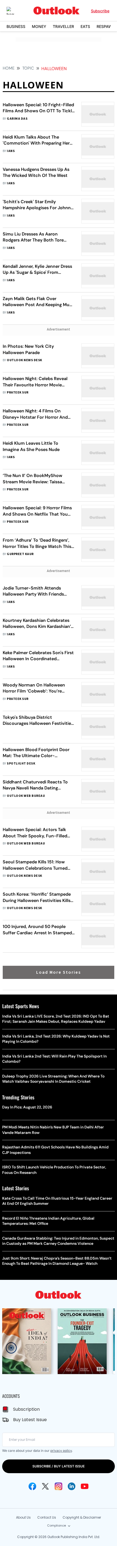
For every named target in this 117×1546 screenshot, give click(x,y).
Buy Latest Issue (30, 1419)
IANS (11, 151)
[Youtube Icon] (84, 1486)
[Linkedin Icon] (71, 1486)
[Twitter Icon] (45, 1486)
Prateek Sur (17, 392)
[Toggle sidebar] (14, 11)
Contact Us (46, 1517)
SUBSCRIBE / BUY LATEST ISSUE (58, 1466)
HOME (8, 68)
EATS (85, 26)
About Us (23, 1517)
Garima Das (17, 118)
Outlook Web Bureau (26, 796)
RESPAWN (106, 26)
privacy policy (61, 1451)
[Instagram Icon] (58, 1486)
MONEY (39, 26)
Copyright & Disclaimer (82, 1517)
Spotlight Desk (21, 763)
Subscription (26, 1409)
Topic (28, 68)
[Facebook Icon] (32, 1486)
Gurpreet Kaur (20, 554)
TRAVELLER (63, 26)
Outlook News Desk (24, 360)
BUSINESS (16, 26)
